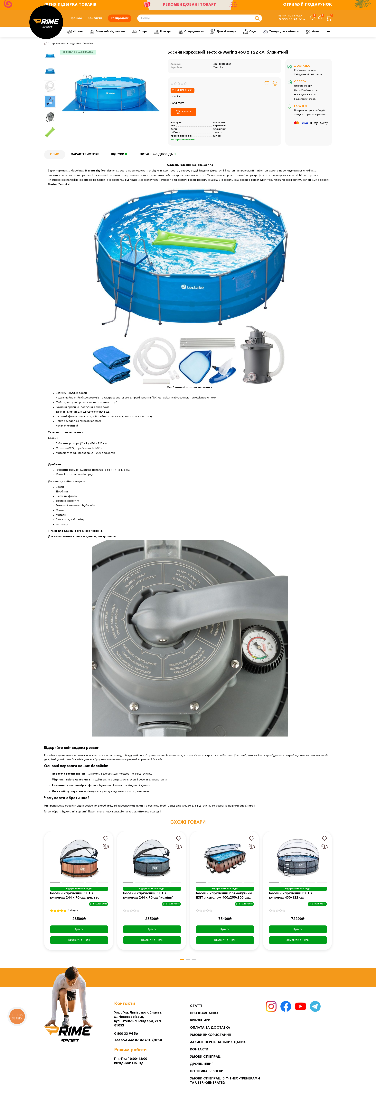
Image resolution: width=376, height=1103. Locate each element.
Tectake (218, 67)
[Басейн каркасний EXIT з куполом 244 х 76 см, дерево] (79, 858)
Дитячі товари (226, 31)
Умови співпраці (205, 1057)
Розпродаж (119, 18)
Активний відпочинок (111, 31)
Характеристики (85, 154)
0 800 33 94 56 (290, 19)
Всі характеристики (182, 140)
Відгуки (119, 154)
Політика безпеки (206, 1071)
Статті (196, 1006)
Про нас (76, 18)
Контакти (95, 18)
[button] (50, 50)
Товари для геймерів (284, 31)
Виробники (200, 1020)
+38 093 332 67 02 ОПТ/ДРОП (139, 1040)
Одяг (252, 31)
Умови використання (210, 1035)
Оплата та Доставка (210, 1028)
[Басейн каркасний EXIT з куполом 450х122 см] (298, 858)
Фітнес (78, 31)
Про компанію (204, 1013)
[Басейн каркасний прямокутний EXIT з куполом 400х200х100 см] (225, 858)
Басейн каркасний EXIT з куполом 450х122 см (290, 896)
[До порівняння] (274, 83)
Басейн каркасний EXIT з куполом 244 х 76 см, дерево (74, 896)
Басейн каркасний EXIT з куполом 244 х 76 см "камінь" (148, 896)
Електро (166, 31)
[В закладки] (267, 83)
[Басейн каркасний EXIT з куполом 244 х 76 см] (152, 858)
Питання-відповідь (157, 154)
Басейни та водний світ (69, 44)
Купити (79, 929)
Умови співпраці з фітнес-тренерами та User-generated (225, 1081)
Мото (315, 31)
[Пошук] (257, 18)
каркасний (219, 126)
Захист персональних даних (218, 1042)
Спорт (142, 31)
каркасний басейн (150, 759)
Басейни (88, 44)
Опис (54, 154)
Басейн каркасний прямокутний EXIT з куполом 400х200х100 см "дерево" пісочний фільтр (224, 896)
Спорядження (194, 31)
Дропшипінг (201, 1064)
